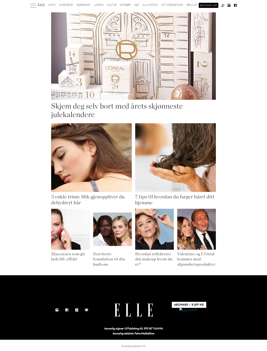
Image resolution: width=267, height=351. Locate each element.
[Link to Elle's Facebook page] (66, 310)
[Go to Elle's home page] (133, 310)
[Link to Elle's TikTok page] (76, 310)
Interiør (125, 5)
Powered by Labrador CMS (133, 346)
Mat (137, 5)
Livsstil (99, 5)
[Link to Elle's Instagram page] (56, 310)
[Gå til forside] (41, 5)
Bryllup (192, 5)
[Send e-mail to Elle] (86, 310)
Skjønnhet (84, 5)
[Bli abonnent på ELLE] (188, 310)
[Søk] (223, 6)
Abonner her (208, 5)
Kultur (112, 5)
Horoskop (66, 5)
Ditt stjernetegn (172, 5)
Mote (52, 5)
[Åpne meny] (33, 5)
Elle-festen (150, 5)
